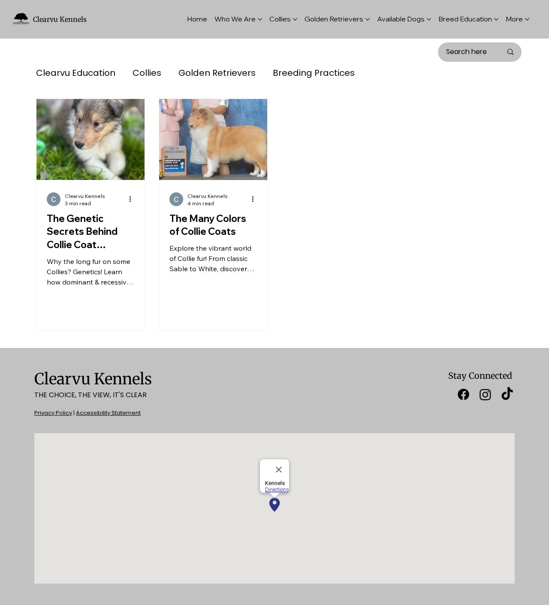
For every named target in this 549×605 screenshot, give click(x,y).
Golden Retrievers (217, 73)
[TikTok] (507, 394)
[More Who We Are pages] (260, 19)
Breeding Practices (314, 73)
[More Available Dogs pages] (429, 19)
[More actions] (133, 199)
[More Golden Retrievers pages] (367, 19)
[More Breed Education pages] (496, 19)
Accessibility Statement (108, 413)
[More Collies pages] (295, 19)
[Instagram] (485, 394)
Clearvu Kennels (60, 19)
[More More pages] (527, 19)
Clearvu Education (75, 73)
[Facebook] (463, 394)
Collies (147, 73)
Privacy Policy (53, 413)
